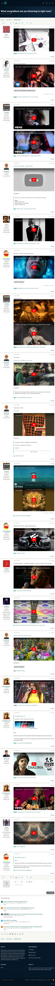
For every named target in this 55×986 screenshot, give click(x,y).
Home (48, 979)
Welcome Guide (32, 955)
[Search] (52, 3)
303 (19, 22)
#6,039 (52, 819)
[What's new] (49, 3)
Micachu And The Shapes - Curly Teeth (23, 360)
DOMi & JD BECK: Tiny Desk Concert (22, 635)
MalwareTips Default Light (8, 979)
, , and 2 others (27, 53)
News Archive (7, 923)
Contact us (27, 979)
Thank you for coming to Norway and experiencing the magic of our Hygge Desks (23, 926)
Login (2, 967)
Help (46, 979)
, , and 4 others (27, 96)
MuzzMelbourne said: (19, 857)
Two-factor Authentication (35, 957)
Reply (53, 56)
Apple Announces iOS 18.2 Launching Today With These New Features (23, 914)
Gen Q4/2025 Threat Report (10, 920)
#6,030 (52, 463)
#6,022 (52, 61)
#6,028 (52, 354)
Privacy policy (41, 979)
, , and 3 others (27, 243)
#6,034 (52, 632)
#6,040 (52, 854)
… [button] (8, 22)
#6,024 (52, 163)
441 (27, 22)
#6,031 (52, 523)
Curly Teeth (16, 410)
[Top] (51, 980)
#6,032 (52, 560)
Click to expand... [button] (34, 451)
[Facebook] (29, 972)
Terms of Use (34, 979)
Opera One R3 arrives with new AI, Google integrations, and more (19, 907)
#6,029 (52, 405)
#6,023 (52, 104)
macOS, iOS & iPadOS (8, 917)
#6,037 (52, 750)
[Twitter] (31, 972)
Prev (3, 23)
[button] (2, 3)
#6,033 (52, 598)
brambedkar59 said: (19, 716)
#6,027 (52, 295)
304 (22, 22)
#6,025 (52, 216)
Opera (5, 904)
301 (13, 22)
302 (16, 22)
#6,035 (52, 678)
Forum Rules (31, 949)
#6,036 (52, 712)
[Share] (50, 26)
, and (24, 397)
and (19, 455)
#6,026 (52, 250)
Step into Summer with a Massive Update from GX (15, 901)
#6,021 (52, 26)
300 (11, 22)
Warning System (32, 952)
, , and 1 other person (31, 347)
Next (31, 23)
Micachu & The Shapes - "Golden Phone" (23, 166)
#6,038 (52, 785)
